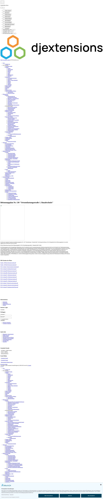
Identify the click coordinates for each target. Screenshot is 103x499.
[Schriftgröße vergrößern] (13, 31)
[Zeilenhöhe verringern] (10, 32)
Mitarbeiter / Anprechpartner (8, 334)
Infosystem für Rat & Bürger (8, 337)
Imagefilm (5, 341)
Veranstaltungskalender (7, 339)
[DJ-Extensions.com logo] (51, 58)
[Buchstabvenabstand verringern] (13, 33)
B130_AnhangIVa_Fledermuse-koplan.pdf (8, 277)
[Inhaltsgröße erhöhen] (14, 29)
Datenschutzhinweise (7, 304)
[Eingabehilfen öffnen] (2, 2)
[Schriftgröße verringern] (11, 31)
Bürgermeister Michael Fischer (7, 362)
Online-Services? (6, 335)
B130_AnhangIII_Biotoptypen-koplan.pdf (8, 270)
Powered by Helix (3, 364)
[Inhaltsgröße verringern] (12, 29)
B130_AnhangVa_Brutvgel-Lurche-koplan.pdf (9, 285)
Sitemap (4, 305)
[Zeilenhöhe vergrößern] (12, 32)
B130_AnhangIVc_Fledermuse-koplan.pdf (8, 281)
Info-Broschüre (6, 340)
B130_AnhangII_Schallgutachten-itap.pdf (8, 268)
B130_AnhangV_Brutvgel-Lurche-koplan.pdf (9, 283)
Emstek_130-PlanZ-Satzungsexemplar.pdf (8, 264)
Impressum (5, 301)
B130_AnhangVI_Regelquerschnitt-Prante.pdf (9, 287)
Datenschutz (5, 302)
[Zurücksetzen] (1, 7)
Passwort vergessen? (7, 322)
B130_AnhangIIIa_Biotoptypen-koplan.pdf (8, 272)
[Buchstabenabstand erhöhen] (15, 33)
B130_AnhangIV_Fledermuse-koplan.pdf (8, 274)
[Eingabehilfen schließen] (4, 7)
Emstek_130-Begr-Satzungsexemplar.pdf (8, 262)
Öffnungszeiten (6, 336)
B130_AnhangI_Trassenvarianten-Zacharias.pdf (9, 266)
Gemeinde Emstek (4, 358)
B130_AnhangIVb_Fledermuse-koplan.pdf (8, 279)
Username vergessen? (7, 323)
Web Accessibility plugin (5, 59)
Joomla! (29, 365)
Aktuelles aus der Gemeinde (8, 338)
